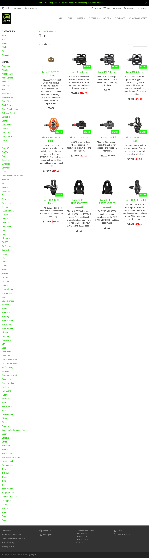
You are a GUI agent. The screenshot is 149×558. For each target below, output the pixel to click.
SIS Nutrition (7, 414)
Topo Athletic (7, 489)
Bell (3, 89)
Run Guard (6, 391)
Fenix (4, 195)
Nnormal (5, 336)
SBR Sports (7, 406)
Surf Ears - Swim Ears (11, 457)
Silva (4, 410)
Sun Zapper (7, 453)
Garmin (5, 219)
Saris (4, 402)
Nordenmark (7, 340)
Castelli (5, 121)
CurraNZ (5, 148)
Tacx (4, 469)
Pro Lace (5, 371)
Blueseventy (7, 97)
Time (4, 481)
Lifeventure (7, 293)
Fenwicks (6, 199)
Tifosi (4, 477)
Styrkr (4, 442)
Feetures (6, 191)
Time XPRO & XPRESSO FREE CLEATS (107, 203)
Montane (6, 312)
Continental (7, 136)
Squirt (4, 434)
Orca (4, 348)
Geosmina (6, 226)
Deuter (5, 156)
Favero (5, 187)
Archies (5, 82)
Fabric (4, 183)
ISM (3, 258)
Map (81, 542)
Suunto (5, 449)
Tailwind (5, 473)
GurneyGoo (7, 250)
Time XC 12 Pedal (79, 137)
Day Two (5, 152)
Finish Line (6, 203)
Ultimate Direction (9, 496)
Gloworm (6, 238)
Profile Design (8, 367)
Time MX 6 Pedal (135, 72)
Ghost (4, 230)
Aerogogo (6, 66)
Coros (4, 140)
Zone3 (5, 520)
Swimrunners (7, 465)
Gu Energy (6, 246)
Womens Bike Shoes (46, 31)
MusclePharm (8, 328)
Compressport (8, 132)
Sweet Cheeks (8, 461)
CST (3, 144)
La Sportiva (6, 277)
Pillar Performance (10, 363)
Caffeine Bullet (8, 113)
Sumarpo (6, 445)
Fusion (5, 215)
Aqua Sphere (7, 78)
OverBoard (6, 352)
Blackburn (6, 93)
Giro (3, 234)
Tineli (4, 485)
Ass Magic (6, 85)
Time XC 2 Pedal (107, 137)
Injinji (4, 254)
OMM (4, 344)
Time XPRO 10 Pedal (135, 200)
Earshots (6, 168)
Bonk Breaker (7, 105)
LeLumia (5, 281)
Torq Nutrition (8, 492)
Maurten (5, 305)
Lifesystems (7, 289)
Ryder (4, 395)
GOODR (5, 242)
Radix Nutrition (8, 383)
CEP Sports (7, 125)
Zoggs (5, 516)
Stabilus (5, 438)
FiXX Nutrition (8, 211)
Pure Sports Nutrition (11, 375)
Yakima (5, 512)
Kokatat (5, 273)
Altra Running (7, 74)
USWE (4, 504)
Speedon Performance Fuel (14, 430)
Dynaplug (6, 164)
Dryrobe (5, 160)
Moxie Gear (7, 324)
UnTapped (6, 500)
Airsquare (33, 555)
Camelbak (6, 117)
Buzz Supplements (10, 109)
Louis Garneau (8, 301)
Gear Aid (5, 222)
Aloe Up (5, 70)
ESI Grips (6, 179)
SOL (3, 422)
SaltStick (6, 399)
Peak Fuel (6, 355)
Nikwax (5, 332)
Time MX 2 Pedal (107, 72)
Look (4, 297)
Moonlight (6, 316)
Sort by (129, 44)
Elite (4, 172)
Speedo (5, 426)
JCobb (5, 265)
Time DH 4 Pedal (79, 72)
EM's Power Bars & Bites (12, 176)
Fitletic (5, 207)
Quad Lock (6, 379)
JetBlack (5, 262)
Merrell (5, 309)
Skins (4, 418)
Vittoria (5, 508)
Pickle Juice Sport (10, 359)
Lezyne (5, 285)
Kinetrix (5, 269)
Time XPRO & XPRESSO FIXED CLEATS (79, 203)
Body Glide (6, 101)
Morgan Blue (7, 320)
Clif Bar (5, 129)
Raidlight (5, 387)
